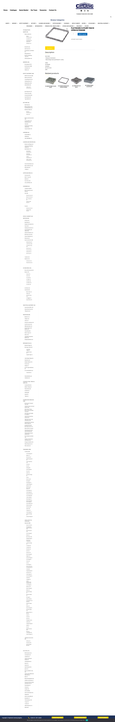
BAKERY (7, 23)
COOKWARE (66, 23)
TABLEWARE (79, 26)
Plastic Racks (79, 39)
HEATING (84, 23)
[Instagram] (84, 10)
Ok (86, 720)
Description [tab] (49, 48)
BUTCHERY (33, 23)
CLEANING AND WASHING (44, 23)
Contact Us (52, 10)
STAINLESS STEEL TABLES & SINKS (52, 26)
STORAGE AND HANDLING (67, 26)
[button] (8, 23)
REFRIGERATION (38, 26)
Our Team (34, 10)
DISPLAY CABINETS (76, 23)
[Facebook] (81, 10)
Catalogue (13, 10)
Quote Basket (23, 10)
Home (5, 10)
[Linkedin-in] (87, 10)
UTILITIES (87, 26)
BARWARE (14, 23)
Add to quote (82, 34)
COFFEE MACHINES (57, 23)
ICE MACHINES (92, 23)
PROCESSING (29, 26)
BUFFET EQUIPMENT (23, 23)
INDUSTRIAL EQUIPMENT (103, 23)
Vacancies (43, 10)
